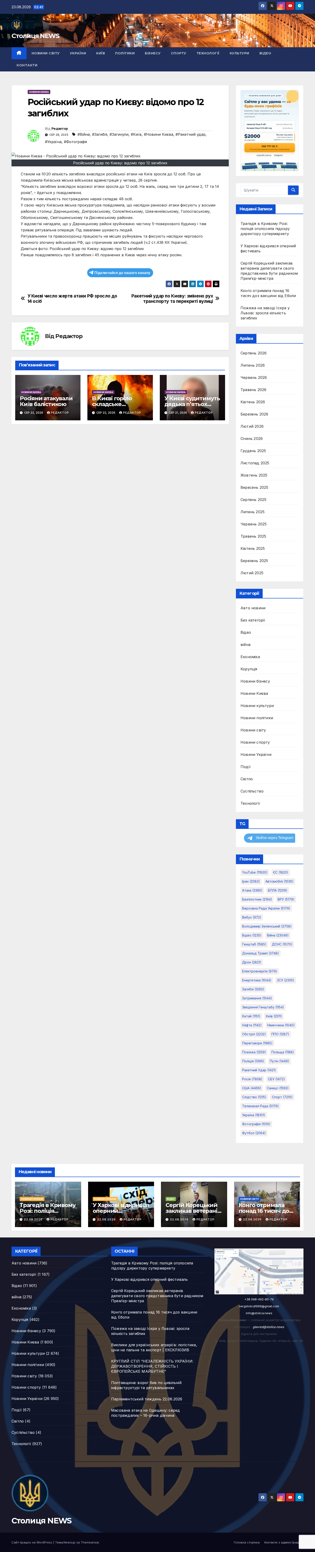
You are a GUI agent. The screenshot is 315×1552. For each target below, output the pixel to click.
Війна (278, 935)
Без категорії (253, 620)
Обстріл (254, 1034)
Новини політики (257, 718)
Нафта (252, 1025)
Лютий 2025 (252, 573)
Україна (253, 1115)
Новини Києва (39, 92)
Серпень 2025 (253, 499)
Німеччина (281, 1025)
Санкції (278, 1088)
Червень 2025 (254, 524)
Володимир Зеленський (267, 926)
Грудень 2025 (253, 450)
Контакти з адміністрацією (283, 1542)
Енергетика (256, 980)
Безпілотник (257, 899)
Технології (208, 53)
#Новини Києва (158, 134)
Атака (252, 890)
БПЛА (277, 890)
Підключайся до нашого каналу (122, 273)
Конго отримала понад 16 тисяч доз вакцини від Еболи (265, 1211)
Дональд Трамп (260, 953)
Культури (239, 53)
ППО (280, 1034)
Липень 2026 (253, 365)
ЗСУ (285, 980)
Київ (100, 53)
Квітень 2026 (253, 402)
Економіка (250, 656)
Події (246, 766)
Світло (247, 779)
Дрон (251, 962)
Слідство (254, 1097)
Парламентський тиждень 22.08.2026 (146, 1399)
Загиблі (253, 989)
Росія (252, 1079)
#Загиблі (99, 134)
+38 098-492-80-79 (259, 1299)
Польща (282, 1052)
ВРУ (286, 899)
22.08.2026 (33, 1219)
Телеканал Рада (260, 1106)
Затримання (257, 998)
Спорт (282, 1097)
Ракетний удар (259, 1070)
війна (245, 644)
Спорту (178, 53)
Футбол (254, 1133)
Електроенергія (259, 971)
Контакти (27, 65)
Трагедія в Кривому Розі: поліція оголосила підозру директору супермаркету (265, 228)
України (78, 53)
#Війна (83, 134)
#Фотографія (75, 141)
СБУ (276, 1079)
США (251, 1088)
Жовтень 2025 (254, 475)
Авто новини (253, 608)
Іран (251, 881)
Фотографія (256, 1124)
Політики (125, 53)
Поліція (253, 1061)
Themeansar (90, 1542)
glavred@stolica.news (268, 1327)
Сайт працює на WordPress (32, 1542)
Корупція (249, 669)
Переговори (257, 1043)
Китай (251, 1016)
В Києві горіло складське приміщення (112, 404)
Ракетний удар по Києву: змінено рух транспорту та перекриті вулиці (172, 298)
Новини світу (46, 53)
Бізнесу (153, 53)
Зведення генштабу (263, 1007)
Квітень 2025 (253, 548)
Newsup (69, 1542)
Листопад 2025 (255, 463)
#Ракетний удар (190, 134)
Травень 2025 (253, 536)
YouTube (254, 872)
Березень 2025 (254, 560)
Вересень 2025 (254, 487)
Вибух (251, 917)
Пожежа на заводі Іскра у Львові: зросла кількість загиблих (265, 313)
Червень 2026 (254, 377)
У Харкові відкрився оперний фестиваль (121, 1211)
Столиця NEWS (35, 36)
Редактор (59, 129)
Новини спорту (255, 742)
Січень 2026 (252, 438)
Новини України (256, 754)
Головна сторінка (247, 1542)
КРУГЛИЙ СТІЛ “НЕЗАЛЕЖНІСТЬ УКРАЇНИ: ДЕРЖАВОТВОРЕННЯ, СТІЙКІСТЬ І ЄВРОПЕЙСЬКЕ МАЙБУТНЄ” (152, 1366)
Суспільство (252, 791)
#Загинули (119, 134)
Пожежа (254, 1052)
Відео (265, 53)
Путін (279, 1061)
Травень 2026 (253, 389)
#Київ (136, 134)
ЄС (280, 872)
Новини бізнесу (255, 681)
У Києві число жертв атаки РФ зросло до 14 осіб (72, 298)
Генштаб (254, 944)
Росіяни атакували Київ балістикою (46, 401)
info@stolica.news (259, 1313)
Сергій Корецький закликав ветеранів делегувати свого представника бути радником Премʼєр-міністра (157, 1295)
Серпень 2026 (254, 353)
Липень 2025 (252, 511)
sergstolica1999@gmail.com (259, 1306)
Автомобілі (279, 881)
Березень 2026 (254, 414)
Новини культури (257, 705)
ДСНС (282, 944)
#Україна (53, 141)
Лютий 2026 (252, 426)
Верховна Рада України (266, 908)
